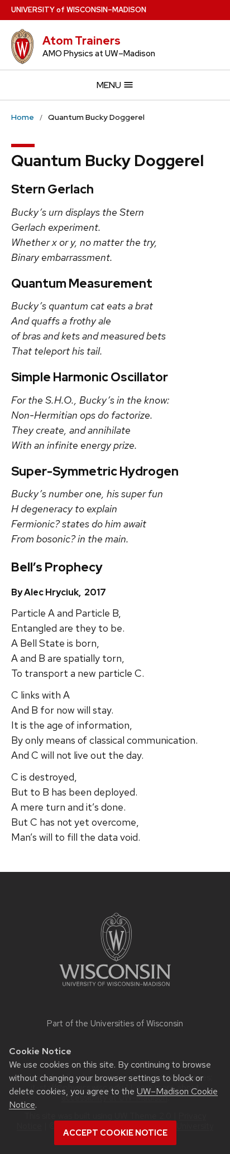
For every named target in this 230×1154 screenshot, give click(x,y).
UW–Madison (78, 9)
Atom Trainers (81, 40)
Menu (110, 85)
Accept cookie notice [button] (115, 1132)
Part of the (115, 1023)
